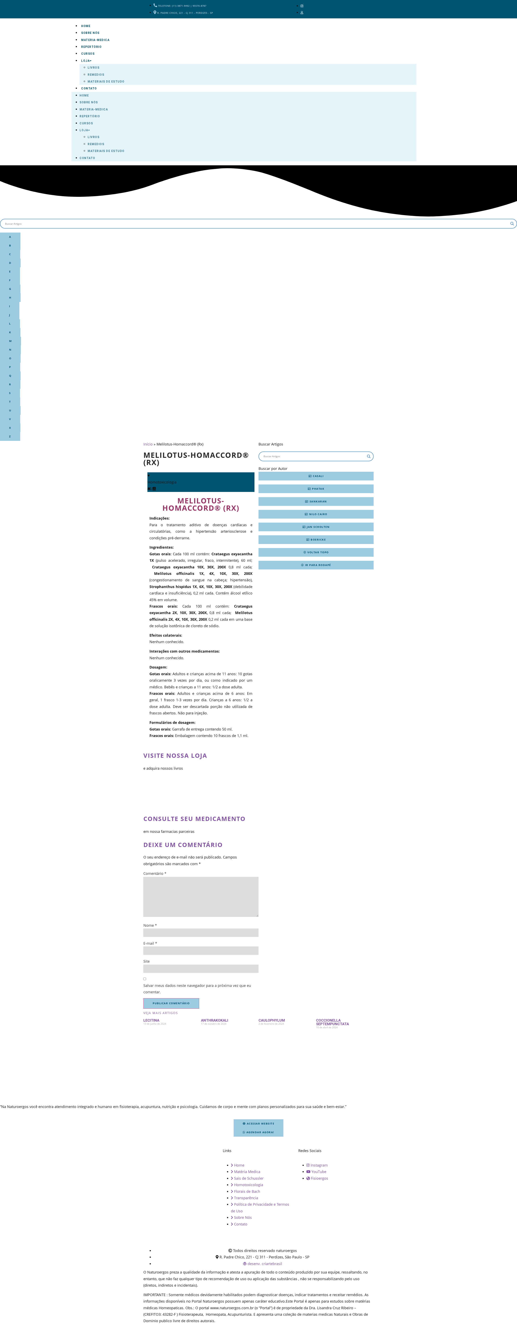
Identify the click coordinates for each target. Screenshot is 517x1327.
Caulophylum (271, 1020)
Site (146, 961)
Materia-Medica (95, 40)
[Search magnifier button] (512, 223)
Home (85, 26)
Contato (89, 88)
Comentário (154, 873)
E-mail (150, 943)
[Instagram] (302, 6)
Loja (85, 60)
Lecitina (151, 1020)
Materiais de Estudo (106, 81)
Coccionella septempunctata (332, 1022)
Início (148, 444)
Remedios (96, 74)
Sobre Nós (90, 33)
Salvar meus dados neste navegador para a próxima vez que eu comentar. (197, 988)
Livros (93, 67)
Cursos (88, 53)
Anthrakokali (214, 1020)
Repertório (91, 46)
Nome (150, 925)
